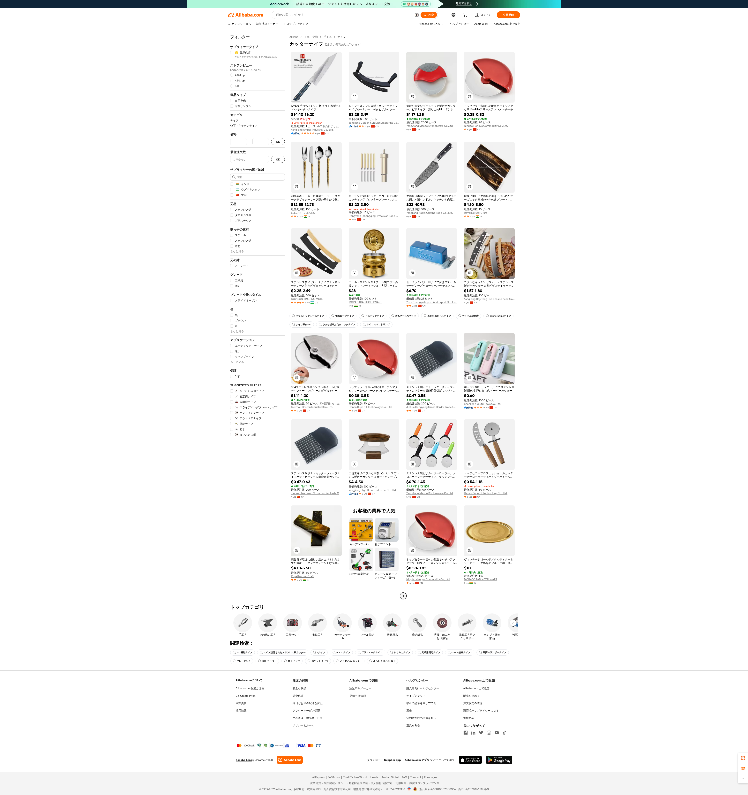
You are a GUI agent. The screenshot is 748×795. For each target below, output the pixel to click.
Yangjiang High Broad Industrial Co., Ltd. (372, 490)
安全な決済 (299, 688)
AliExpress (318, 777)
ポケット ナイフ (319, 661)
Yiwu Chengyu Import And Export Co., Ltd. (431, 302)
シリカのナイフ (402, 652)
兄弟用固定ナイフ (431, 652)
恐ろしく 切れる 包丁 (384, 661)
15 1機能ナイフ (244, 652)
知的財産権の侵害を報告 (421, 718)
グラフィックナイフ (372, 652)
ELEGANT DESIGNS (303, 212)
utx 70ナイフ (343, 652)
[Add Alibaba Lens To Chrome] (290, 760)
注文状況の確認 (472, 703)
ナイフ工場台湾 (470, 316)
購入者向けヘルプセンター (422, 688)
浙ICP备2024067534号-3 (473, 789)
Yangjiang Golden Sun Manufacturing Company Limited (374, 122)
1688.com (334, 777)
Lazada (374, 777)
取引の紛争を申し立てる (421, 703)
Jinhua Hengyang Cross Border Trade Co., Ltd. (431, 407)
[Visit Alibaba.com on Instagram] (489, 732)
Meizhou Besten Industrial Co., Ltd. (312, 407)
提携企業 (468, 718)
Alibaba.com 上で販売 (476, 688)
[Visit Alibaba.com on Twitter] (481, 732)
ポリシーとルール (303, 725)
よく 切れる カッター (351, 661)
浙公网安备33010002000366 (437, 789)
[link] (743, 758)
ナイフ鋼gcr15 (303, 324)
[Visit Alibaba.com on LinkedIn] (473, 732)
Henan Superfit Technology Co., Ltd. (370, 407)
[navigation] (257, 317)
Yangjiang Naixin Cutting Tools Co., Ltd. (429, 212)
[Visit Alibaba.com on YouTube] (496, 732)
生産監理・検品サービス (308, 718)
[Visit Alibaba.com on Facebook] (465, 732)
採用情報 (241, 710)
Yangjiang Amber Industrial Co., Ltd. (312, 129)
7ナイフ (321, 652)
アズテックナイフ (374, 316)
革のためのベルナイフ (439, 316)
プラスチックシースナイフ (310, 316)
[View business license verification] (409, 789)
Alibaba (293, 36)
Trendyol (415, 777)
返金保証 (298, 695)
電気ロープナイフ (344, 316)
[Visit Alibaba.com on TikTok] (504, 732)
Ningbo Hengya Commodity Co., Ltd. (486, 125)
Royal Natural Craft (475, 212)
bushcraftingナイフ (500, 316)
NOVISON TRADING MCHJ (307, 298)
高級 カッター (269, 661)
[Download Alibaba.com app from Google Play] (499, 760)
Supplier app (392, 759)
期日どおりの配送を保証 (308, 703)
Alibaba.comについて (249, 680)
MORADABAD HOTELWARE (365, 302)
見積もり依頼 (357, 695)
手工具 (328, 36)
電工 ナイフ (294, 661)
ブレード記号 (244, 661)
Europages (430, 777)
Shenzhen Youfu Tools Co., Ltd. (482, 403)
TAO (404, 777)
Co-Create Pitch (246, 695)
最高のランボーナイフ (494, 652)
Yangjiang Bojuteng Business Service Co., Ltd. (489, 298)
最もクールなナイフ (405, 316)
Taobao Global (390, 777)
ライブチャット (415, 695)
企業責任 (241, 703)
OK (278, 141)
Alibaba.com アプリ (417, 759)
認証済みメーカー (360, 688)
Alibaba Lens (244, 759)
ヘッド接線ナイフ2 (462, 652)
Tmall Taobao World (355, 777)
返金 (409, 710)
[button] (416, 14)
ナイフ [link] (342, 36)
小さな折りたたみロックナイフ (339, 324)
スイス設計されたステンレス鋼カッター (285, 652)
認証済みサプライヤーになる (481, 710)
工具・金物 (311, 36)
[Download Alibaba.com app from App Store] (470, 760)
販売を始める (471, 695)
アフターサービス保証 (306, 710)
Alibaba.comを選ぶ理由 (250, 688)
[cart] (466, 15)
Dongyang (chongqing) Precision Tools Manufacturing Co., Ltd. (374, 215)
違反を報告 (413, 725)
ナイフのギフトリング (378, 324)
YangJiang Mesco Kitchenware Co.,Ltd (429, 125)
